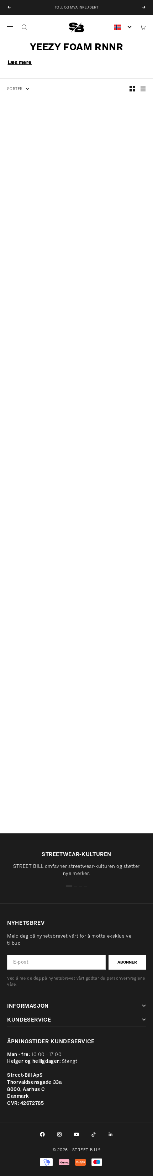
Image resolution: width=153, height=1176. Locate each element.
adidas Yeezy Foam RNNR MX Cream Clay (36, 671)
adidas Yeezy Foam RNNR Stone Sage (109, 437)
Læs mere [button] (20, 62)
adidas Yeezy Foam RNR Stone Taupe (38, 202)
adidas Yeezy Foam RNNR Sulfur (109, 554)
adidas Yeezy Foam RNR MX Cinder (34, 319)
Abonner (127, 962)
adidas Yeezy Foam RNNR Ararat (32, 788)
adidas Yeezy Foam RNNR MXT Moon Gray (37, 437)
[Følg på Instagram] (59, 1134)
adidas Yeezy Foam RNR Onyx (37, 554)
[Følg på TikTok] (93, 1134)
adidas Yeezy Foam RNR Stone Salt (115, 319)
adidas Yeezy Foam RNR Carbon (107, 202)
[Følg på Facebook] (42, 1134)
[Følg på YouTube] (76, 1134)
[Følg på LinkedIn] (111, 1134)
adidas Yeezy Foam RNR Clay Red (113, 671)
